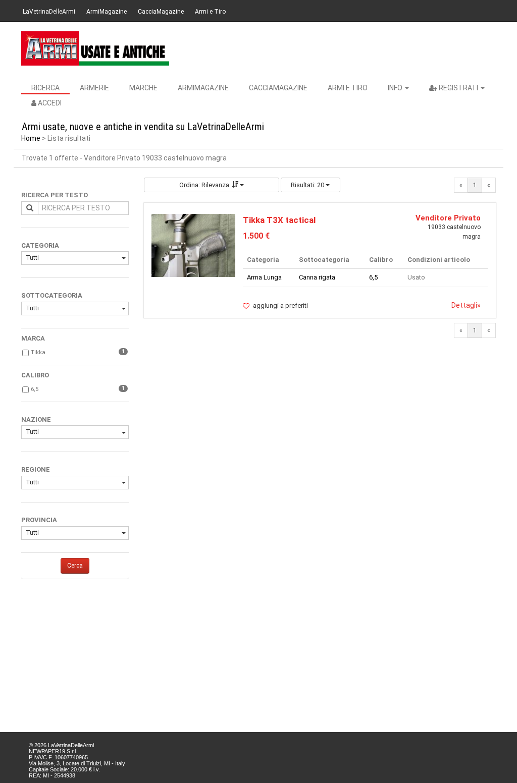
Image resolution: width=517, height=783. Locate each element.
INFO (396, 88)
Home (30, 138)
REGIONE (35, 469)
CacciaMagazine (161, 11)
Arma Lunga (264, 277)
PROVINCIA (39, 520)
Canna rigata (317, 277)
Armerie (94, 88)
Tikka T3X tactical (279, 220)
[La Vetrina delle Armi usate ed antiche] (95, 48)
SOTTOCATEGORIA (51, 295)
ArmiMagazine (106, 11)
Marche (143, 88)
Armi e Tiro (210, 11)
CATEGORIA (40, 245)
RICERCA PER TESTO (54, 195)
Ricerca (45, 88)
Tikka (38, 352)
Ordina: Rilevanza (204, 185)
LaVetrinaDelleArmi (49, 11)
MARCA (33, 338)
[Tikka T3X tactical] (193, 245)
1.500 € (256, 236)
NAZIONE (36, 419)
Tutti (32, 257)
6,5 (34, 389)
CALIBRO (35, 375)
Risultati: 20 (308, 185)
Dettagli (466, 305)
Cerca (75, 565)
